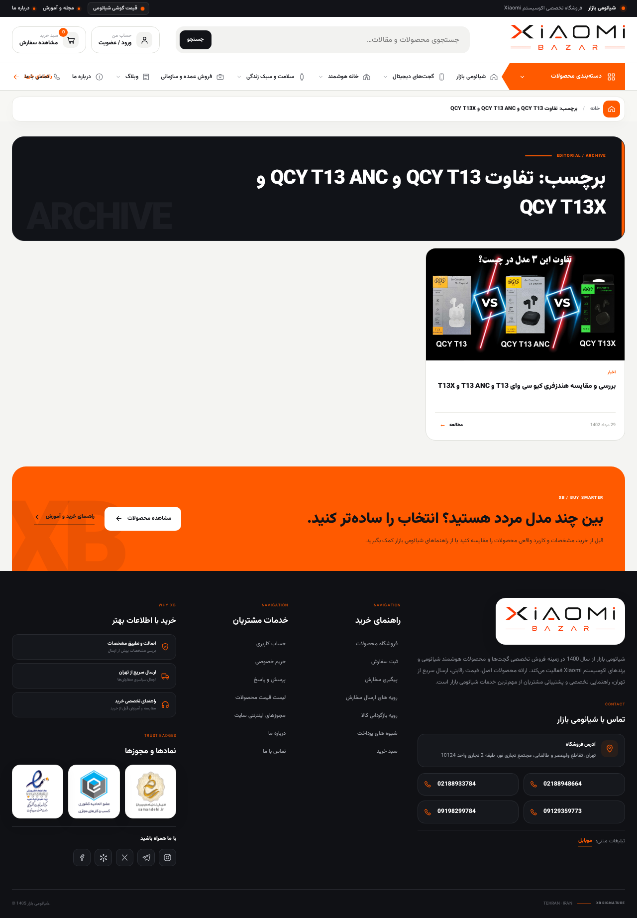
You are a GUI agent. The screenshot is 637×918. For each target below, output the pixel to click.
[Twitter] (124, 857)
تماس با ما (274, 751)
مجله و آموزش (58, 8)
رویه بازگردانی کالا (379, 715)
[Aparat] (103, 857)
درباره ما (20, 8)
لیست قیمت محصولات (260, 697)
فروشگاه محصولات (377, 644)
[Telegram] (146, 857)
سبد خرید (387, 751)
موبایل (585, 840)
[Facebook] (82, 857)
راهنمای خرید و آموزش (70, 516)
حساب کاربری (271, 644)
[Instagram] (167, 857)
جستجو (195, 39)
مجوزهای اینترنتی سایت (260, 715)
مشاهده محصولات (149, 518)
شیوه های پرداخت (377, 733)
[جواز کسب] (93, 791)
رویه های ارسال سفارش (372, 697)
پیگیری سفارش (381, 680)
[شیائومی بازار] (568, 37)
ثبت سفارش (384, 662)
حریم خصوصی (270, 662)
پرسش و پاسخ (270, 680)
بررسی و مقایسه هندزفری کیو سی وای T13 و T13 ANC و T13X (527, 386)
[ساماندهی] (150, 791)
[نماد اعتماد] (37, 791)
